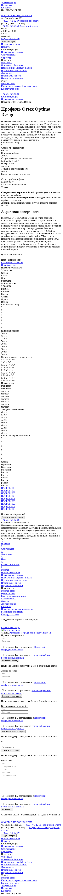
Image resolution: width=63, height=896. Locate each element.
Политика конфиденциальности (17, 609)
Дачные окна (7, 73)
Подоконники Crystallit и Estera (16, 68)
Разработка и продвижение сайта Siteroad (30, 632)
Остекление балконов (12, 65)
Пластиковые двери (11, 75)
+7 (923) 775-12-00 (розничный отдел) (20, 21)
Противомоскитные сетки (14, 70)
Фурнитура (6, 57)
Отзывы (5, 601)
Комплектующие (9, 96)
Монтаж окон (8, 83)
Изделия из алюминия (12, 78)
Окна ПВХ (6, 62)
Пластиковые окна (10, 44)
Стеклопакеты (8, 54)
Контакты (6, 7)
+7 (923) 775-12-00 (10, 38)
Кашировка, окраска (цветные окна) (19, 86)
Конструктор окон (10, 89)
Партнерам (6, 5)
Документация (8, 2)
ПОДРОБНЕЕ (8, 488)
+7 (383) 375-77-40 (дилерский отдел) (19, 26)
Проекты (5, 47)
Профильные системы (12, 52)
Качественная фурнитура (13, 596)
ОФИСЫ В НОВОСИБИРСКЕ (16, 15)
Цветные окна (8, 593)
